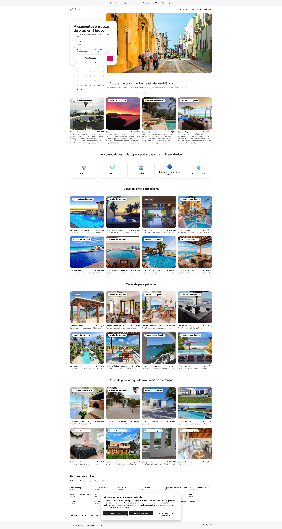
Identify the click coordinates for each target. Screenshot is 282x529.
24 (82, 85)
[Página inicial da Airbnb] (75, 9)
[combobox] (93, 44)
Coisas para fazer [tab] (101, 481)
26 (90, 85)
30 (77, 90)
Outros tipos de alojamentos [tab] (80, 481)
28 (99, 85)
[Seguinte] (145, 93)
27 (95, 85)
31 (81, 90)
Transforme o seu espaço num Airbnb (195, 9)
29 (103, 85)
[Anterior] (137, 93)
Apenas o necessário (141, 513)
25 (86, 85)
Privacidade (90, 525)
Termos (99, 525)
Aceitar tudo (115, 513)
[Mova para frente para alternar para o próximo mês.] (103, 58)
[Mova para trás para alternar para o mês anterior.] (77, 58)
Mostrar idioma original (163, 3)
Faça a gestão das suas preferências (166, 514)
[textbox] (84, 51)
